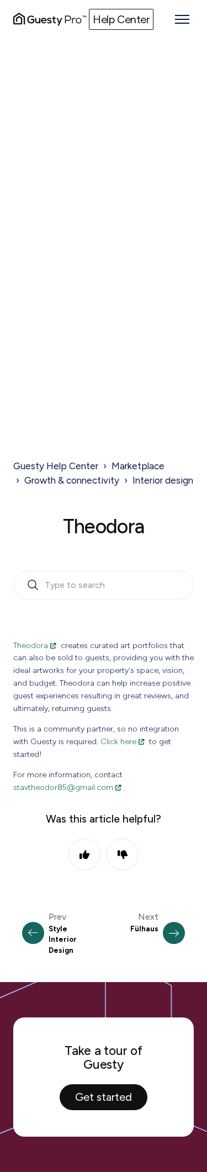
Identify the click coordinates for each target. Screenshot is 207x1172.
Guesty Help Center (55, 465)
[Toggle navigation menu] (182, 19)
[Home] (50, 19)
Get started (103, 1097)
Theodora (30, 645)
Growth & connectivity (71, 480)
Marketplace (138, 465)
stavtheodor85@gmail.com (63, 787)
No (123, 855)
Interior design (162, 480)
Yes (84, 855)
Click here (118, 741)
